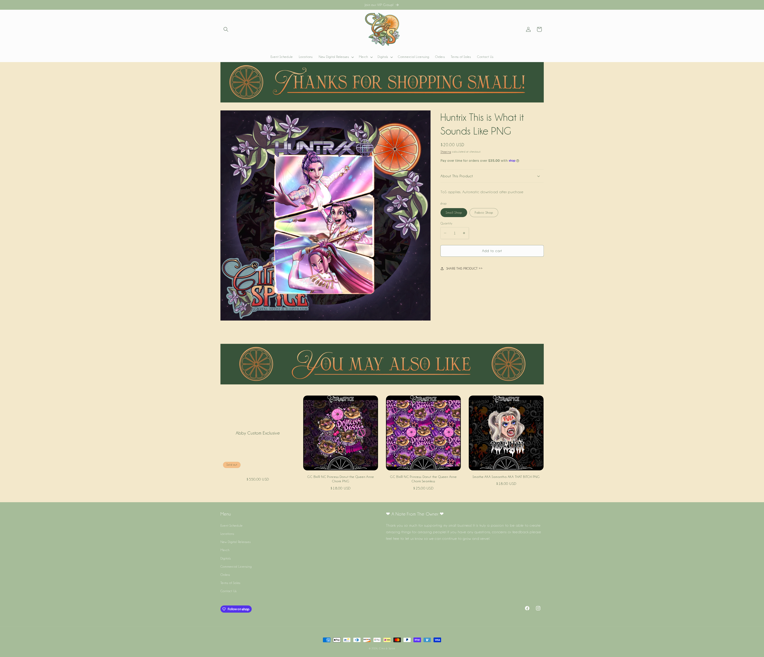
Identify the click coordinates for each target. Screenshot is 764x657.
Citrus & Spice (387, 648)
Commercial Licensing (236, 566)
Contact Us (228, 591)
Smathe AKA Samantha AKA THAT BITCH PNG (506, 477)
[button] (225, 29)
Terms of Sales (230, 583)
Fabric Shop (484, 212)
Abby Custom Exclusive (258, 432)
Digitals (225, 558)
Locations (227, 533)
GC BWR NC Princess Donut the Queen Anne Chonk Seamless (423, 479)
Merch (225, 550)
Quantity (446, 223)
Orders (225, 574)
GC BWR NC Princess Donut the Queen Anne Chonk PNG (340, 479)
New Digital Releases (235, 542)
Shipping (445, 151)
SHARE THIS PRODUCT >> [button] (464, 268)
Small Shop (454, 212)
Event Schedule (231, 525)
